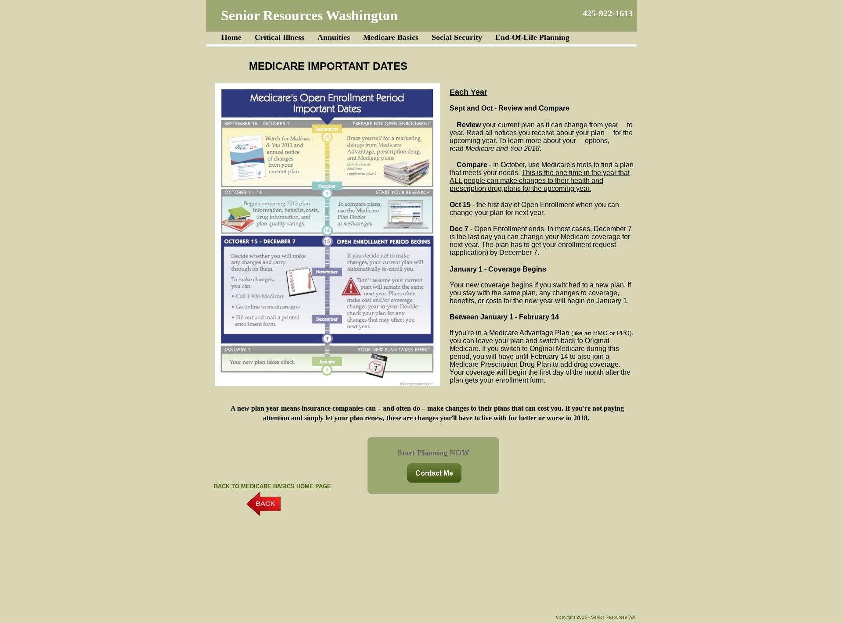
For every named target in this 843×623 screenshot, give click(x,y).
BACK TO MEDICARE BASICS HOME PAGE (272, 486)
